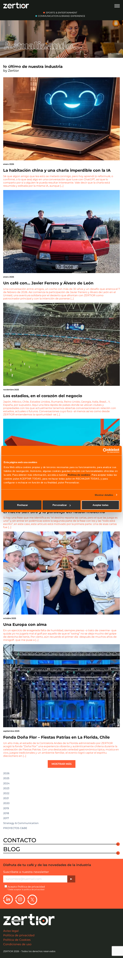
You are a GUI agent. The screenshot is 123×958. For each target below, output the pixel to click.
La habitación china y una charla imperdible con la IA (57, 170)
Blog (11, 849)
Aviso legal (11, 931)
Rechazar (22, 505)
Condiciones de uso (17, 944)
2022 (6, 793)
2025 (6, 778)
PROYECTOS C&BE (15, 828)
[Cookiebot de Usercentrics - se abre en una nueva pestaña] (105, 450)
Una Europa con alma (25, 624)
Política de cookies (79, 474)
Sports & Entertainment (61, 12)
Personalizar (60, 505)
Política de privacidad (31, 886)
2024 (6, 783)
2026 (6, 773)
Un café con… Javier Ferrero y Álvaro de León (48, 283)
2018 (6, 813)
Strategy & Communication (21, 823)
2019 (6, 808)
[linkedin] (8, 900)
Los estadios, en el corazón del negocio (42, 395)
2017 (6, 818)
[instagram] (20, 900)
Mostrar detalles (104, 494)
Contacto (19, 840)
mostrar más (62, 763)
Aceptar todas (100, 505)
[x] (32, 900)
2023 (6, 788)
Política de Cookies (17, 940)
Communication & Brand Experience (61, 16)
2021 (6, 798)
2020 (6, 803)
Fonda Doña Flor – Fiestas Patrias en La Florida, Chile (56, 737)
